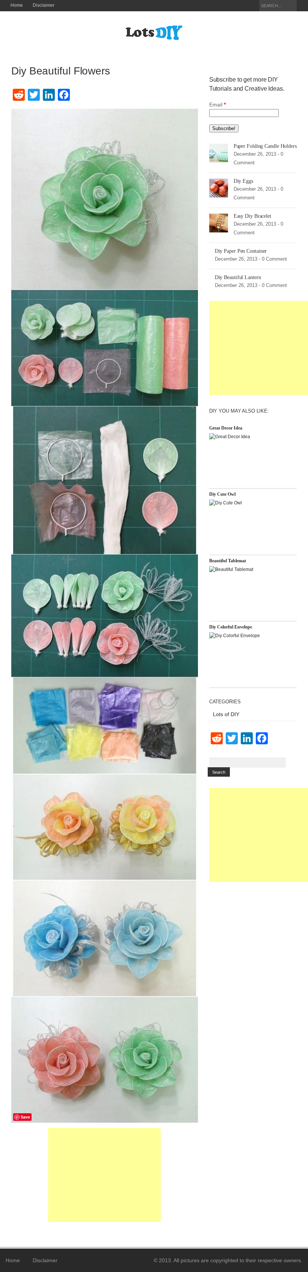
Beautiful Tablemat (227, 560)
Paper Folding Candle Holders (265, 146)
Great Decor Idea (225, 428)
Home (17, 5)
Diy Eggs (243, 181)
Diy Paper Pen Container (241, 251)
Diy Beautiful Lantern (238, 277)
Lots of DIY (226, 714)
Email (217, 105)
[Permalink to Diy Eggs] (218, 188)
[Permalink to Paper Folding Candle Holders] (218, 153)
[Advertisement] (104, 1175)
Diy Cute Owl (222, 494)
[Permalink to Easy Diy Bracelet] (218, 223)
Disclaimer (43, 5)
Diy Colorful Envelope (230, 627)
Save (25, 1117)
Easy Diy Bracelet (252, 216)
